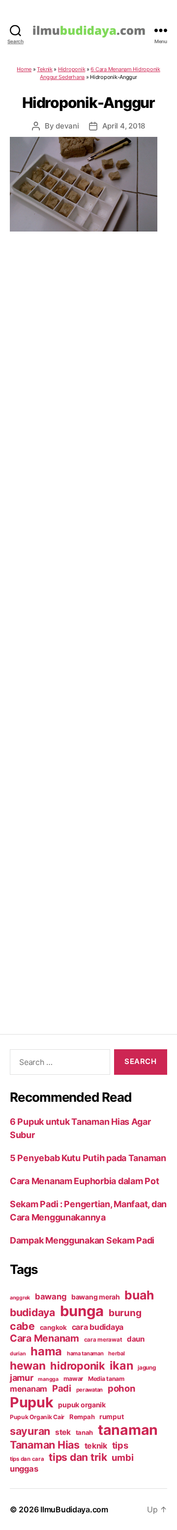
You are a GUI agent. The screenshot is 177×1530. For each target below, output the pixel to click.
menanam (28, 1389)
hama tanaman (85, 1353)
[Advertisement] (88, 620)
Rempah (81, 1417)
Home (24, 69)
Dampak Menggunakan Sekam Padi (82, 1240)
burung (125, 1313)
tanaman (128, 1429)
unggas (24, 1469)
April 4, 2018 (124, 125)
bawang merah (95, 1297)
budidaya (32, 1312)
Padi (61, 1388)
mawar (73, 1378)
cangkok (53, 1327)
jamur (21, 1378)
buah (138, 1295)
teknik (96, 1446)
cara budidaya (98, 1327)
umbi (122, 1457)
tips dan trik (78, 1457)
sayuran (30, 1431)
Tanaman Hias (45, 1444)
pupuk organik (82, 1404)
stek (63, 1432)
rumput (111, 1417)
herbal (116, 1353)
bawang (50, 1296)
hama (46, 1351)
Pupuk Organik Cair (37, 1417)
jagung (146, 1367)
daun (136, 1339)
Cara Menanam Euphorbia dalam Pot (84, 1181)
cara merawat (103, 1339)
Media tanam (106, 1378)
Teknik (44, 69)
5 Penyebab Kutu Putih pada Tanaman (88, 1158)
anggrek (20, 1298)
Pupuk (32, 1402)
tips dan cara (27, 1458)
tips (120, 1445)
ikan (121, 1365)
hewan (28, 1365)
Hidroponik (71, 69)
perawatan (89, 1389)
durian (18, 1353)
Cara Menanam (44, 1338)
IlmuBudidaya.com (74, 1509)
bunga (82, 1311)
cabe (22, 1326)
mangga (48, 1379)
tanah (84, 1432)
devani (67, 125)
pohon (121, 1388)
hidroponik (77, 1365)
